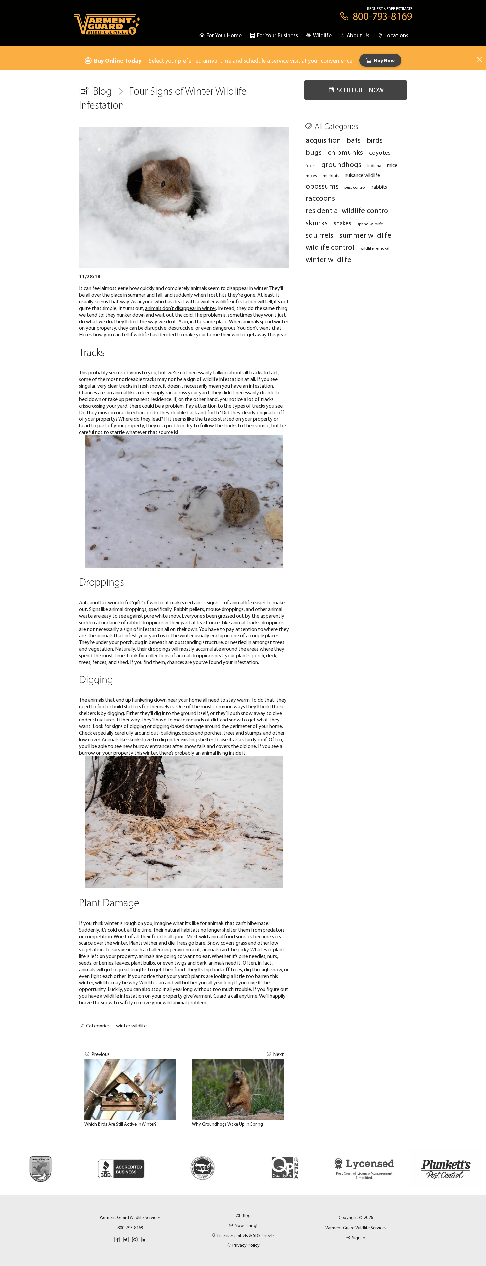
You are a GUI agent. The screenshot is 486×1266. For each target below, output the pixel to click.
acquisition (323, 140)
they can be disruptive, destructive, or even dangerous (177, 328)
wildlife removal (374, 248)
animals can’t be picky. (226, 949)
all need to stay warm (226, 699)
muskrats (331, 175)
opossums (322, 186)
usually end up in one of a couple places (237, 635)
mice (392, 165)
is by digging (110, 713)
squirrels (319, 235)
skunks (317, 222)
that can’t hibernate (246, 923)
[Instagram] (135, 1239)
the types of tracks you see (253, 405)
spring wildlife (370, 223)
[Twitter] (126, 1239)
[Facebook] (117, 1239)
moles (311, 175)
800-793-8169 (130, 1228)
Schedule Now (360, 90)
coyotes (380, 152)
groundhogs (341, 164)
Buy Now (384, 60)
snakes (342, 223)
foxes (310, 165)
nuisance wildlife (362, 175)
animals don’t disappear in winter (180, 308)
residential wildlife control (348, 210)
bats (354, 140)
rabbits (379, 186)
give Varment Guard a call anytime (220, 995)
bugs (314, 152)
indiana (374, 165)
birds (375, 140)
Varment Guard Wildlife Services (355, 1228)
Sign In (358, 1238)
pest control (355, 187)
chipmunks (345, 152)
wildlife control (330, 247)
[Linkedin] (143, 1239)
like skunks (131, 739)
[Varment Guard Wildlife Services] (107, 27)
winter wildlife (131, 1025)
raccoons (320, 198)
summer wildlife (365, 235)
